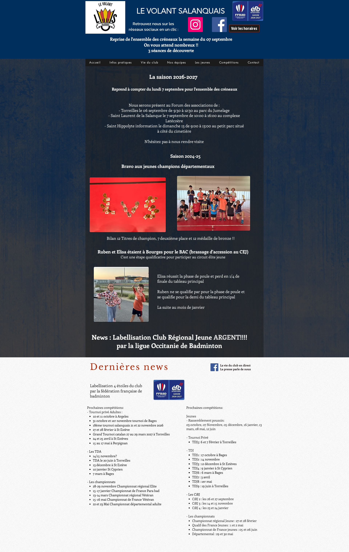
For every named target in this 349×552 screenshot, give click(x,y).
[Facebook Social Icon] (214, 367)
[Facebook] (219, 24)
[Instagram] (195, 24)
